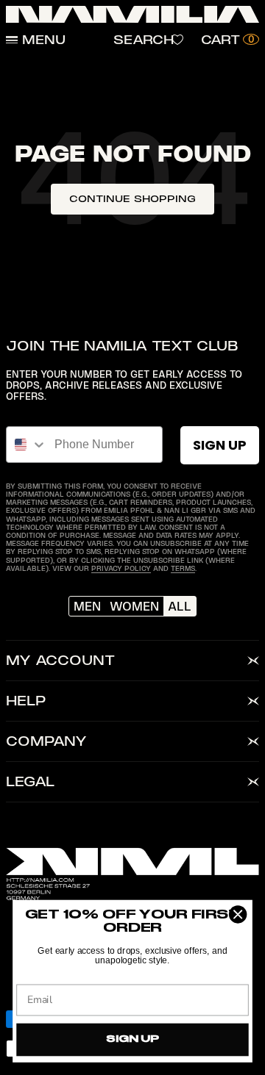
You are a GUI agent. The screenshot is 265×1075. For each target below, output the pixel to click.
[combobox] (27, 444)
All (179, 606)
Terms (183, 568)
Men (87, 606)
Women (134, 606)
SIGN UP (220, 445)
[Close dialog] (237, 914)
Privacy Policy (121, 568)
